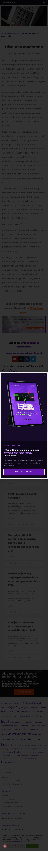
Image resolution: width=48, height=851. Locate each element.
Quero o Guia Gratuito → (24, 472)
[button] (45, 375)
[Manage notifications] (5, 846)
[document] (24, 425)
